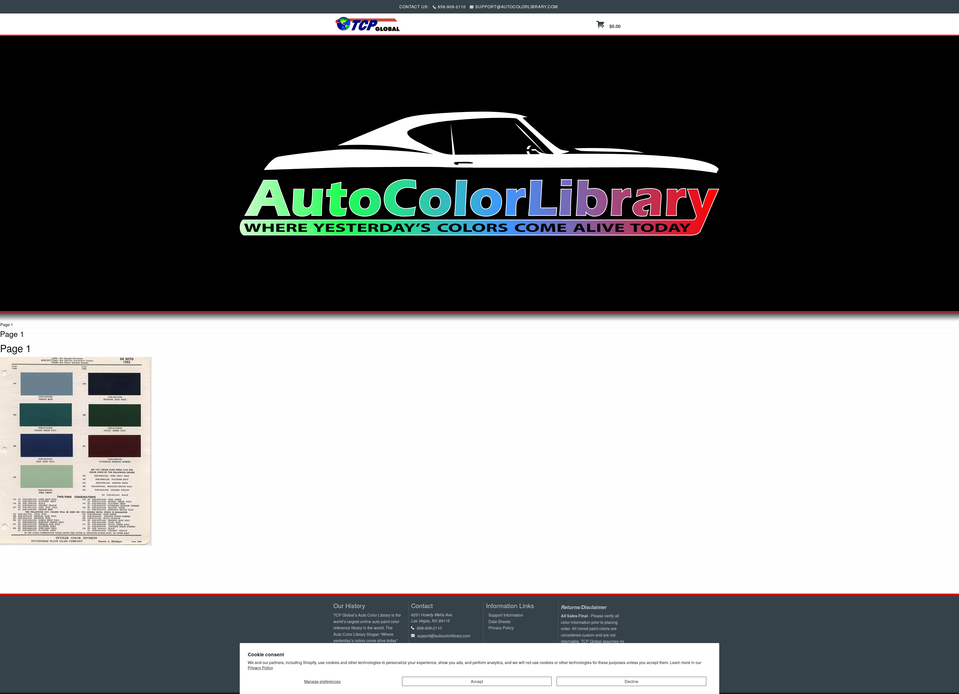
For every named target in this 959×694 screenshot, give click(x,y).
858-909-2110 (452, 6)
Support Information (505, 615)
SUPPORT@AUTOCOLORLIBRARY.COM (516, 6)
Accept (477, 681)
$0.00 (614, 26)
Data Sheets (499, 621)
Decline (631, 681)
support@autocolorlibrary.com (443, 636)
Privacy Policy (260, 668)
